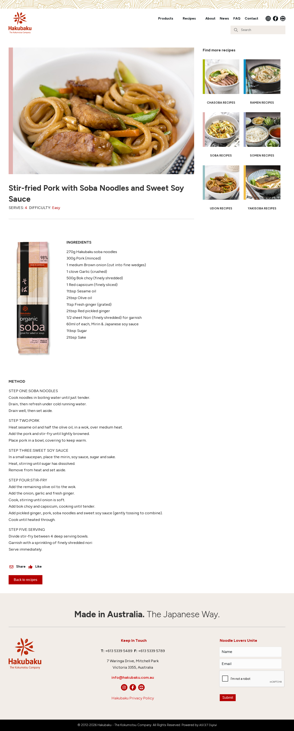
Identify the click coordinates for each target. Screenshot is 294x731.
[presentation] (252, 679)
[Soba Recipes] (221, 136)
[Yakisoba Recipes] (262, 189)
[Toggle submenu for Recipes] (198, 18)
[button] (268, 18)
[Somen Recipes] (262, 136)
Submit (227, 697)
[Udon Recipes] (221, 189)
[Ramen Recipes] (262, 83)
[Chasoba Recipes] (221, 83)
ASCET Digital (208, 725)
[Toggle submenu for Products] (176, 18)
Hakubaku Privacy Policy (132, 698)
